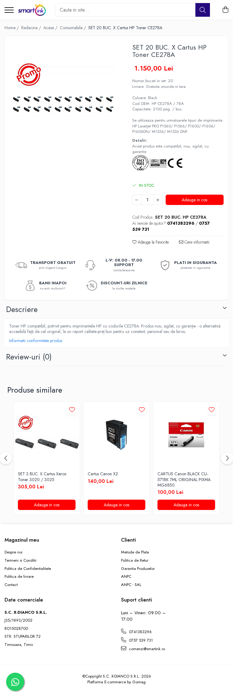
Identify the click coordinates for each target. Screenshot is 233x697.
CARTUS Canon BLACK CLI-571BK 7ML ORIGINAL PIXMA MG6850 (184, 479)
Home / (12, 28)
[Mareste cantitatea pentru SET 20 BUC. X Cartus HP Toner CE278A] (158, 200)
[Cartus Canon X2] (116, 435)
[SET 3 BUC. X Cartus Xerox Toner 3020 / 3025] (47, 435)
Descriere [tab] (22, 309)
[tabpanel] (63, 94)
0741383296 (140, 632)
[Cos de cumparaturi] (225, 10)
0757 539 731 (140, 640)
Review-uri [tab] (29, 356)
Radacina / (31, 28)
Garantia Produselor (138, 568)
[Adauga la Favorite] (72, 409)
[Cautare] (202, 10)
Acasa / (51, 28)
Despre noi (13, 552)
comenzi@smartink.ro (146, 649)
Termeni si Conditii (20, 560)
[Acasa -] (32, 10)
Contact (11, 585)
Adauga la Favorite (153, 242)
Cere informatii (196, 242)
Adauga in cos (194, 200)
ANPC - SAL (131, 585)
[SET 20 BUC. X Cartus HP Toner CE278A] (63, 94)
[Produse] (9, 10)
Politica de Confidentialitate (28, 568)
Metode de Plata (135, 552)
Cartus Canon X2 (103, 474)
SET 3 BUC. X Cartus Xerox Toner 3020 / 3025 (42, 476)
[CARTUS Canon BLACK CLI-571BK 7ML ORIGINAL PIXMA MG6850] (186, 435)
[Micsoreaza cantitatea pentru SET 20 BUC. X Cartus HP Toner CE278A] (136, 200)
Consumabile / (73, 28)
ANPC (126, 576)
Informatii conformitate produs (35, 340)
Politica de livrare (19, 576)
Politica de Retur (134, 560)
